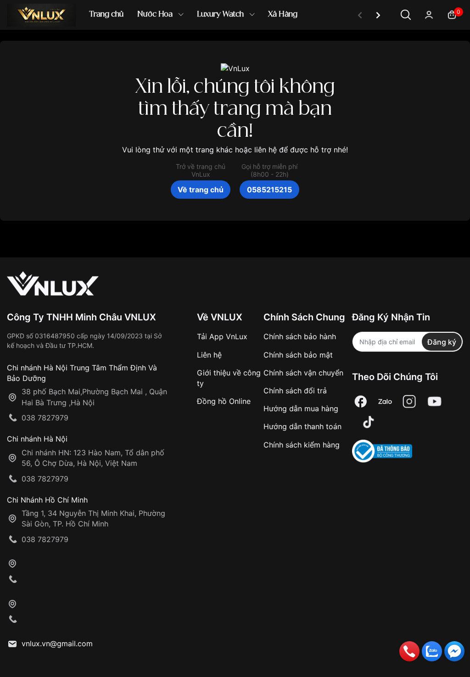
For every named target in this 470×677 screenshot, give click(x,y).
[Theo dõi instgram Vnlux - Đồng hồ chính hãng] (409, 401)
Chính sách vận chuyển (303, 372)
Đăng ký (441, 342)
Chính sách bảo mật (298, 354)
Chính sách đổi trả (295, 390)
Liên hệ (209, 354)
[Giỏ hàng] (452, 14)
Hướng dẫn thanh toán (302, 426)
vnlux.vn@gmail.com (57, 643)
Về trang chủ (201, 189)
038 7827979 (45, 417)
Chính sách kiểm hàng (301, 444)
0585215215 (269, 189)
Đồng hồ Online (224, 401)
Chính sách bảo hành (299, 336)
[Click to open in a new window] (360, 401)
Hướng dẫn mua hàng (300, 408)
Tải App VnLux (222, 336)
